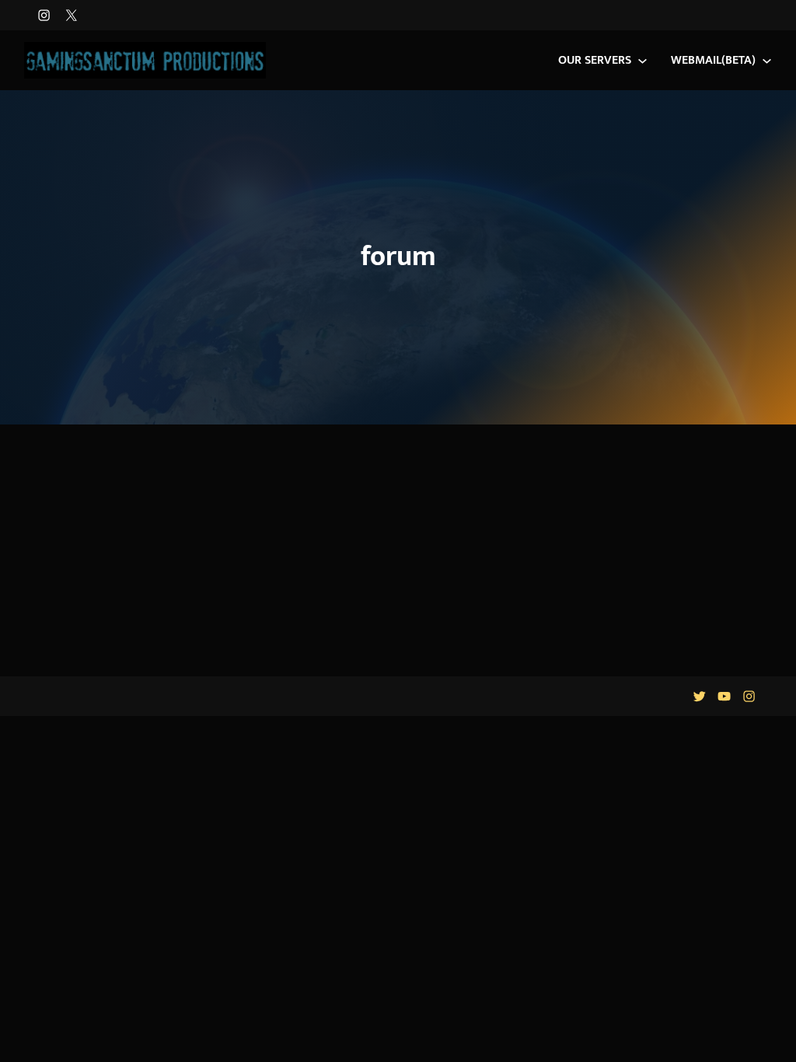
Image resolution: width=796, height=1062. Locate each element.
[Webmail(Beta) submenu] (767, 60)
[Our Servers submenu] (642, 60)
